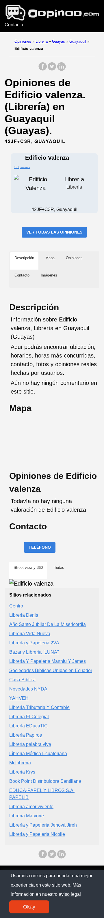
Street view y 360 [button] (28, 567)
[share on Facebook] (42, 69)
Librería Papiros (25, 735)
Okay (29, 907)
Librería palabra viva (30, 744)
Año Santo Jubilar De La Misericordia (47, 624)
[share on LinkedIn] (61, 69)
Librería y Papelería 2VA (34, 642)
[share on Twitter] (52, 69)
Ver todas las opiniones (54, 232)
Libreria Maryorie (26, 815)
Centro (16, 605)
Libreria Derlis (23, 615)
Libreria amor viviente (31, 806)
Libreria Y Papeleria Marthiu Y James (47, 661)
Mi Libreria (20, 762)
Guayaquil (77, 41)
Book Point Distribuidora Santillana (45, 781)
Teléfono (40, 547)
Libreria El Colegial (29, 716)
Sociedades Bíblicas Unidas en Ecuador (50, 670)
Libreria (42, 41)
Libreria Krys (22, 772)
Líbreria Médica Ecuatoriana (38, 753)
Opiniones (22, 41)
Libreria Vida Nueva (29, 633)
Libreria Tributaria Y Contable (39, 707)
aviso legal (70, 894)
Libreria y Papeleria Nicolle (37, 834)
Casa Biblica (22, 679)
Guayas (58, 41)
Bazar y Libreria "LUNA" (34, 652)
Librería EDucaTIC (28, 725)
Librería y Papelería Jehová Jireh (43, 825)
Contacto (14, 24)
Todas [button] (59, 567)
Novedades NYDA (28, 688)
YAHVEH (19, 698)
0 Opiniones (22, 167)
